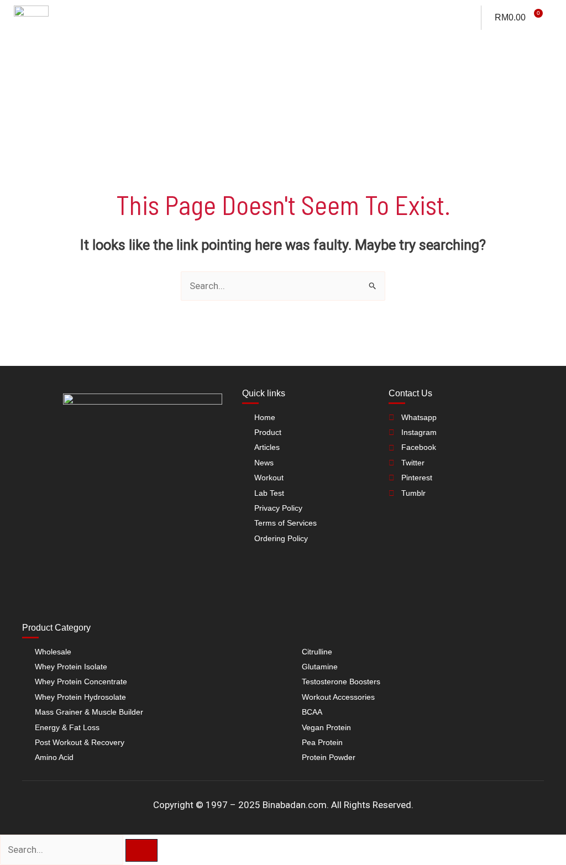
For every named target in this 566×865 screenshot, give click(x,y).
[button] (543, 40)
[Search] (141, 850)
